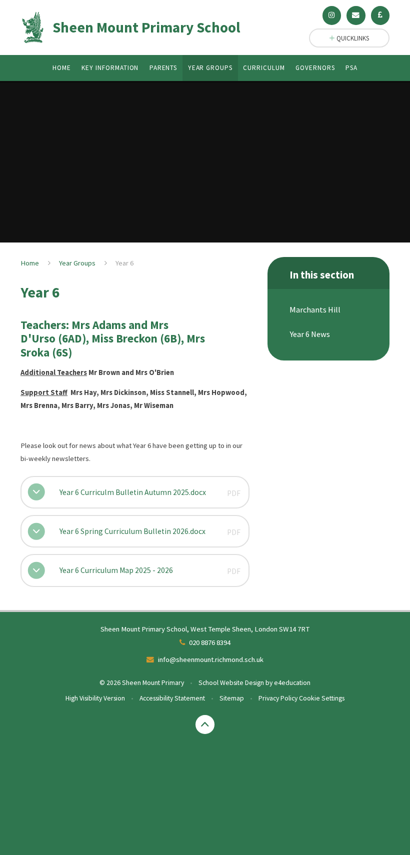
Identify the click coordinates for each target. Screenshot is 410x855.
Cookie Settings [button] (321, 698)
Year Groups (77, 263)
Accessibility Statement (172, 698)
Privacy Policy (278, 698)
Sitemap (232, 698)
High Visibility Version (95, 698)
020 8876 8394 (209, 642)
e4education (292, 682)
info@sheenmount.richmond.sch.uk (211, 659)
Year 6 (125, 263)
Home (29, 263)
